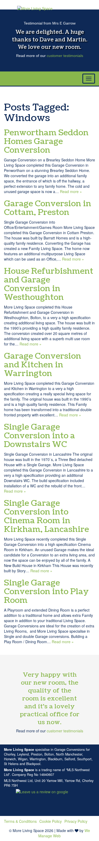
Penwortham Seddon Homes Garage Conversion (46, 141)
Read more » (71, 191)
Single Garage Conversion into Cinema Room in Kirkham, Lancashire (46, 516)
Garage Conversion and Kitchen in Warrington (42, 364)
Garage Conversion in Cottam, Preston (47, 208)
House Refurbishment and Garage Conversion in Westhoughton (48, 284)
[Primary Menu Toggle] (88, 79)
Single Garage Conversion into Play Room (46, 591)
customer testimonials (65, 56)
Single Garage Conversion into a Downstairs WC (39, 435)
